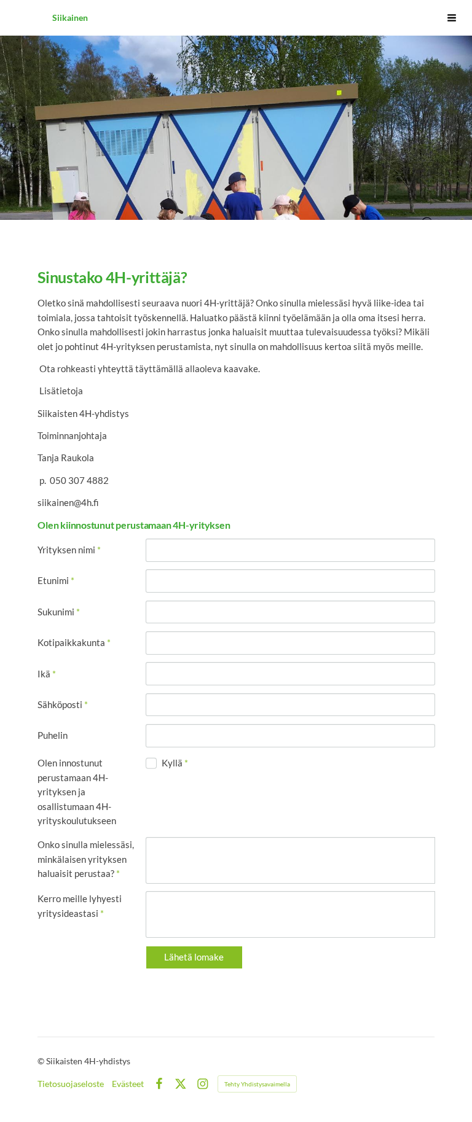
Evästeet (128, 1084)
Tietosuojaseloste (70, 1084)
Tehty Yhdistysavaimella (257, 1084)
